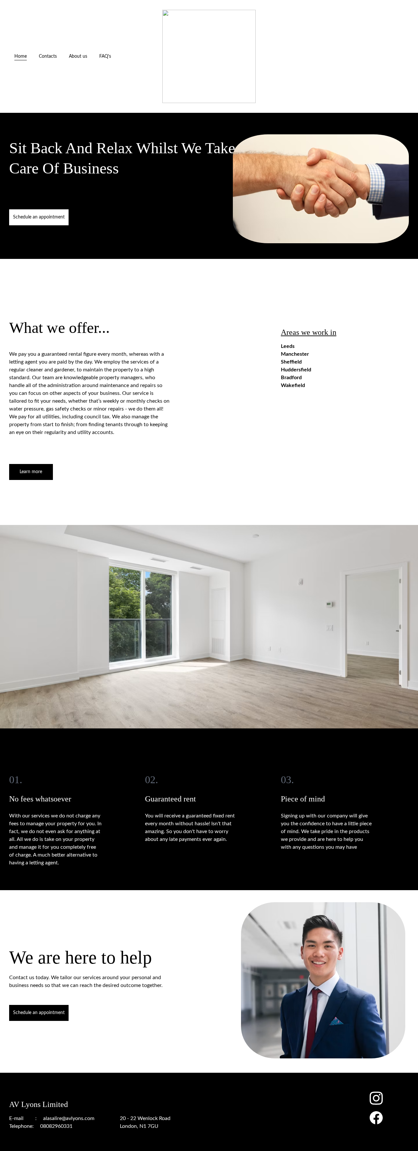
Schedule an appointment (39, 217)
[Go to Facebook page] (376, 1117)
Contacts (48, 56)
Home (20, 56)
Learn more (31, 472)
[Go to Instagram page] (376, 1101)
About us (78, 56)
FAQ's (105, 56)
